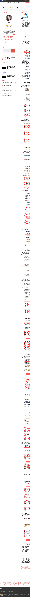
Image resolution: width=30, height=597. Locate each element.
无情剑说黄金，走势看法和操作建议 (7, 93)
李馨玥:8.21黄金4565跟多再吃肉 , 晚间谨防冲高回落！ (8, 90)
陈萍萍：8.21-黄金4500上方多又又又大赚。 (8, 87)
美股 (25, 2)
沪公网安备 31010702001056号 (4, 594)
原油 (12, 2)
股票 (19, 2)
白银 (14, 2)
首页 (7, 2)
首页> (3, 12)
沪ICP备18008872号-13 (10, 594)
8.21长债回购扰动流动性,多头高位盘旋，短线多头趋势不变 (8, 82)
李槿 (9, 22)
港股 (23, 2)
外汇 (9, 2)
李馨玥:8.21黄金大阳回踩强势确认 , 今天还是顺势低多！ (8, 85)
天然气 (16, 2)
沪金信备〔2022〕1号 (2, 595)
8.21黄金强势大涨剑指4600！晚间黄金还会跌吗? (8, 95)
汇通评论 (4, 2)
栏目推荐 (1, 591)
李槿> (4, 12)
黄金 (10, 2)
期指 (21, 2)
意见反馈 (7, 591)
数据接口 (4, 591)
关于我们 (9, 591)
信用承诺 (12, 591)
